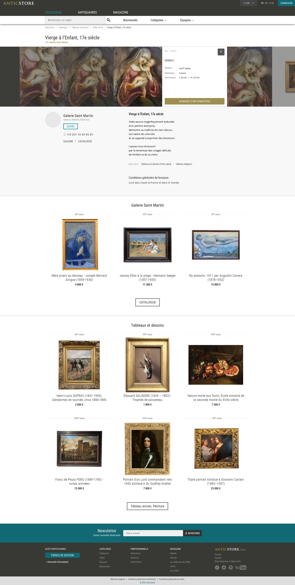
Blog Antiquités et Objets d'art (228, 561)
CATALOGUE (53, 12)
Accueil (218, 554)
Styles (102, 557)
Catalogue (63, 27)
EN (266, 3)
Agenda (173, 553)
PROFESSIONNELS (139, 548)
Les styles (174, 570)
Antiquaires (136, 553)
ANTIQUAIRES (87, 12)
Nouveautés (130, 20)
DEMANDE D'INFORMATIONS (194, 101)
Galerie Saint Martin (78, 115)
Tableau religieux (184, 164)
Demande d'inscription (57, 561)
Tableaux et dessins (80, 27)
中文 (271, 3)
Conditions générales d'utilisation (142, 579)
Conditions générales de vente (171, 579)
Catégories (104, 553)
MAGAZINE (120, 12)
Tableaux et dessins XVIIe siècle (156, 164)
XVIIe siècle (98, 27)
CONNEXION (286, 3)
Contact (218, 557)
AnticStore (49, 27)
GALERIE (68, 141)
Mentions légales (118, 579)
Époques (103, 561)
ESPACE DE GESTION (62, 555)
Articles (173, 557)
